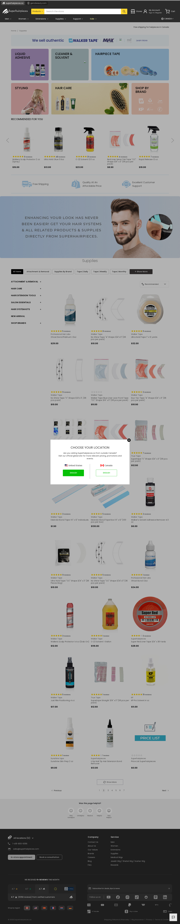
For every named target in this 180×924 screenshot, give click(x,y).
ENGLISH (73, 472)
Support (77, 18)
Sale (92, 18)
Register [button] (158, 13)
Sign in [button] (151, 13)
